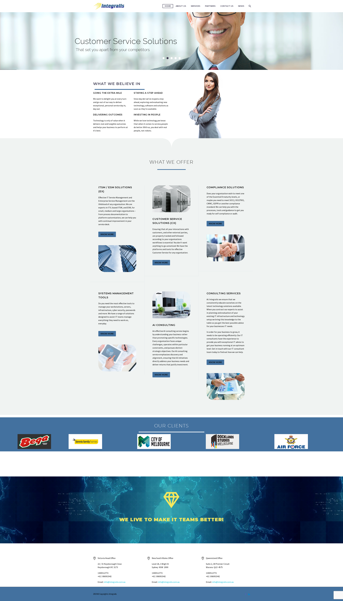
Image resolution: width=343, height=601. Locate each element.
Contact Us (226, 6)
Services (195, 6)
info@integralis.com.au (114, 582)
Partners (210, 6)
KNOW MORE (107, 234)
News (241, 6)
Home (168, 6)
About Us (181, 6)
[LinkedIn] (249, 594)
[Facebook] (246, 594)
